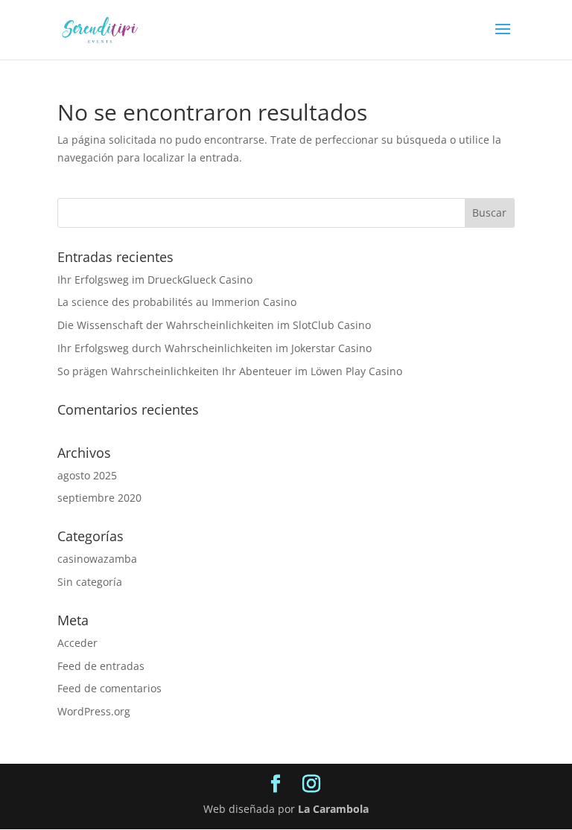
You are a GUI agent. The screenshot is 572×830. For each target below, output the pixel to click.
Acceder (77, 643)
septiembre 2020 (99, 498)
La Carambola (333, 809)
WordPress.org (93, 711)
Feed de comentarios (109, 688)
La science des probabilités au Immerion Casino (176, 302)
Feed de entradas (100, 666)
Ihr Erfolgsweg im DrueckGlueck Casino (154, 279)
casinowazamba (97, 559)
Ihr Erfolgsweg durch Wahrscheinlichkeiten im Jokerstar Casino (214, 348)
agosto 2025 (87, 475)
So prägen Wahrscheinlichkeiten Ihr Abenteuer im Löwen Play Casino (229, 371)
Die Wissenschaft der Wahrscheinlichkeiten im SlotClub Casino (214, 325)
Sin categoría (89, 582)
